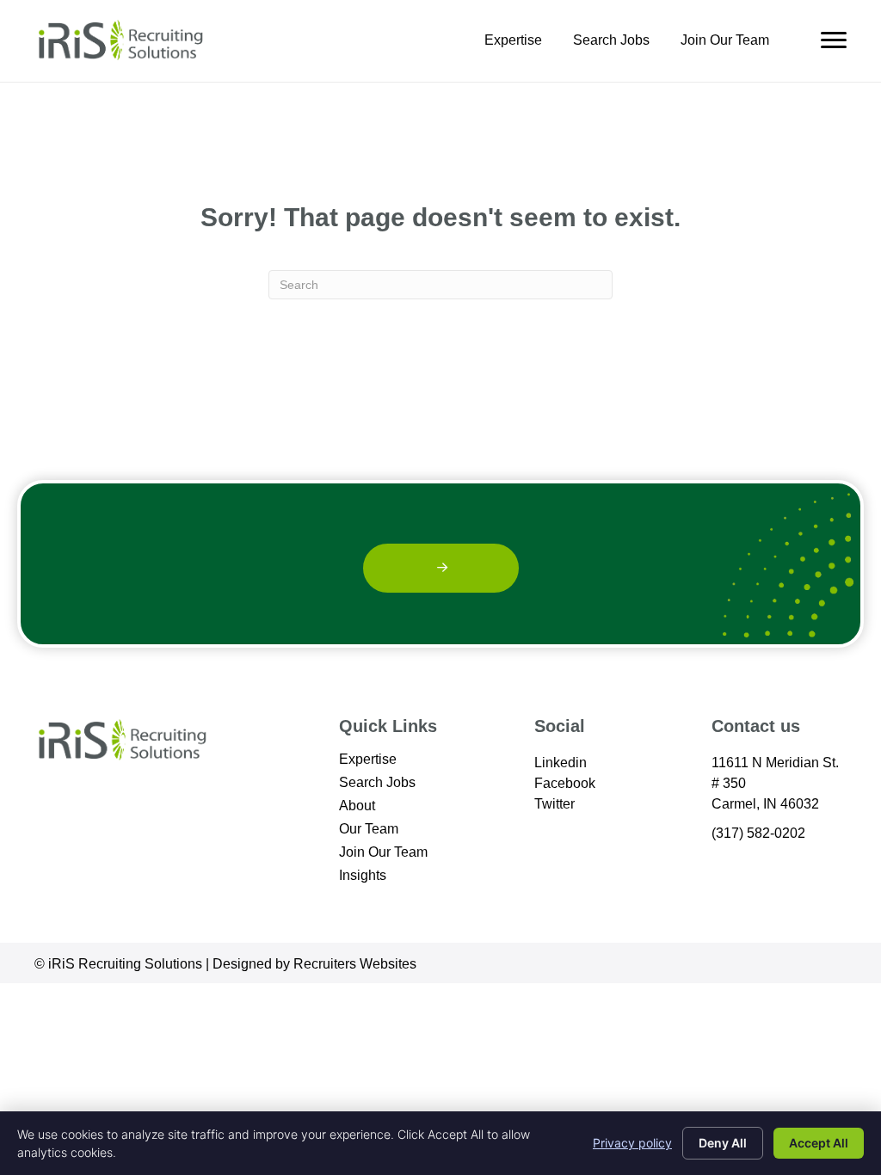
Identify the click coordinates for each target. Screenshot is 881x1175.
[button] (441, 568)
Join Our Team (725, 40)
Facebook (564, 783)
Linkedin (560, 762)
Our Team (368, 829)
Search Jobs (611, 40)
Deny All (723, 1142)
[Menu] (833, 40)
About (357, 806)
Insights (362, 876)
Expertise (513, 40)
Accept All (818, 1142)
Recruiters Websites (354, 964)
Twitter (554, 804)
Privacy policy (632, 1142)
